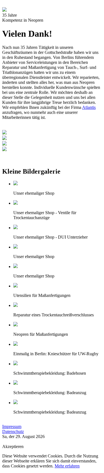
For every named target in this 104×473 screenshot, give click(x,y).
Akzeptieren (13, 446)
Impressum (11, 426)
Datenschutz (13, 431)
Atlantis (89, 107)
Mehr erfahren (67, 466)
